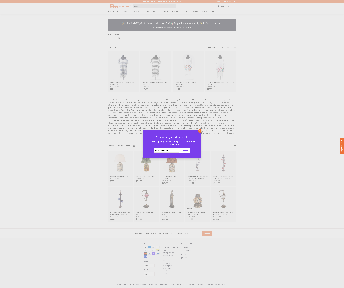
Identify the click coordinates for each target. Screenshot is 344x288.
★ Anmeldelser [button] (342, 146)
